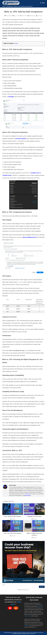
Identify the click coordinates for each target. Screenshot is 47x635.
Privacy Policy (25, 632)
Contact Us (32, 633)
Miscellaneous (32, 15)
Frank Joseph (9, 15)
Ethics (28, 633)
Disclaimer (40, 632)
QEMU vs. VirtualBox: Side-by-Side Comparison (34, 534)
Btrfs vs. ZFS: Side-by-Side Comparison (23, 6)
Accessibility (14, 633)
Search (3, 584)
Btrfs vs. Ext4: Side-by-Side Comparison (12, 533)
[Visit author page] (5, 486)
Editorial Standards (22, 633)
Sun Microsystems (20, 138)
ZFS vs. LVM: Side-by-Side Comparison (12, 516)
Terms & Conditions (33, 632)
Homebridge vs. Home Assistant (34, 516)
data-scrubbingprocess (30, 237)
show (16, 43)
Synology (11, 96)
